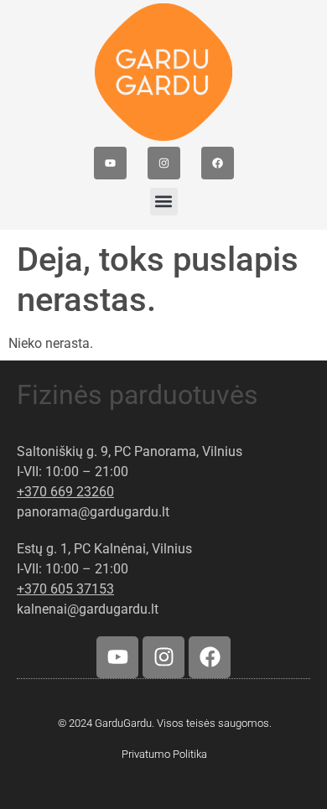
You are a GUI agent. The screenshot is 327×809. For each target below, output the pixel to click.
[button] (164, 201)
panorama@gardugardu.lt (93, 512)
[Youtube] (110, 163)
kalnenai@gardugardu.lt (87, 609)
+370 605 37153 (65, 589)
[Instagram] (164, 163)
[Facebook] (217, 163)
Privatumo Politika (164, 754)
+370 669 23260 (65, 492)
